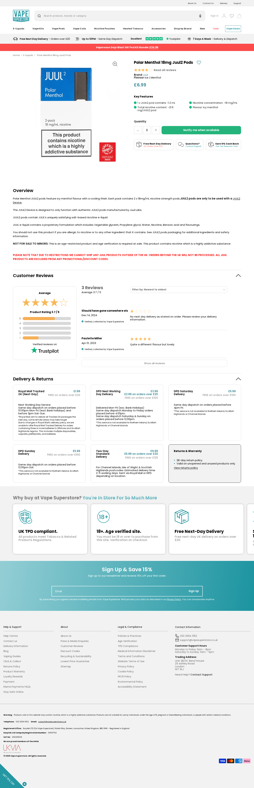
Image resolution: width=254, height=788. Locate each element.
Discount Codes (70, 651)
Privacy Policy (174, 599)
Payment (9, 681)
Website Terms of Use (131, 661)
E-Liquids (28, 55)
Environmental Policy (130, 681)
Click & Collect (12, 661)
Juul (145, 74)
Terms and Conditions (131, 656)
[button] (127, 275)
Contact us (10, 641)
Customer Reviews (72, 646)
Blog (5, 651)
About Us (192, 3)
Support (237, 3)
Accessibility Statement (132, 687)
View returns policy (186, 468)
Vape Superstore (19, 756)
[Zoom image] (114, 63)
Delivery (223, 3)
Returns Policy (11, 666)
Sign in (214, 15)
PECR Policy (124, 676)
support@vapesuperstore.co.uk (52, 721)
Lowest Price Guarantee (75, 661)
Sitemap (66, 666)
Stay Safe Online (13, 692)
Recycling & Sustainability (76, 656)
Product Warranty (14, 671)
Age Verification (127, 641)
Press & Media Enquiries (75, 641)
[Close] (23, 783)
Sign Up (194, 591)
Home (16, 55)
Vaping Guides (12, 656)
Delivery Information (15, 646)
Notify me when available (201, 130)
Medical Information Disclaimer (137, 651)
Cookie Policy (126, 671)
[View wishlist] (231, 16)
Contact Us (208, 3)
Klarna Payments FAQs (17, 687)
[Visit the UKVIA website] (127, 749)
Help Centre (10, 636)
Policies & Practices (129, 636)
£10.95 (154, 47)
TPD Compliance (128, 646)
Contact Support (201, 674)
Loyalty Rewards (13, 676)
